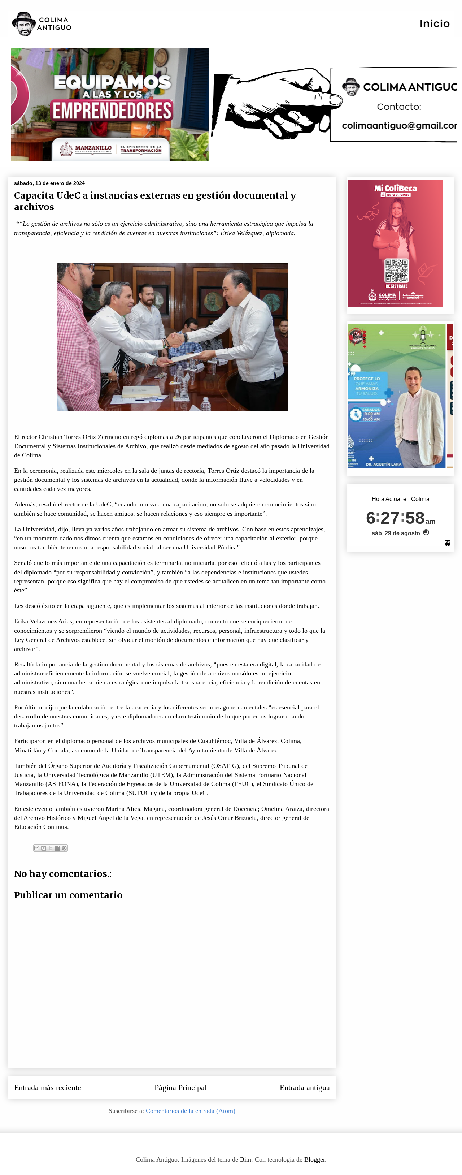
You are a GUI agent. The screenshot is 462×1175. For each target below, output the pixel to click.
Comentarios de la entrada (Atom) (190, 1110)
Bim (245, 1159)
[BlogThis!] (43, 848)
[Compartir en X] (50, 848)
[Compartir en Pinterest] (64, 848)
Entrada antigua (305, 1087)
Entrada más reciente (47, 1087)
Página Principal (180, 1087)
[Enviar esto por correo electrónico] (36, 848)
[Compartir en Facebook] (57, 848)
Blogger (314, 1159)
